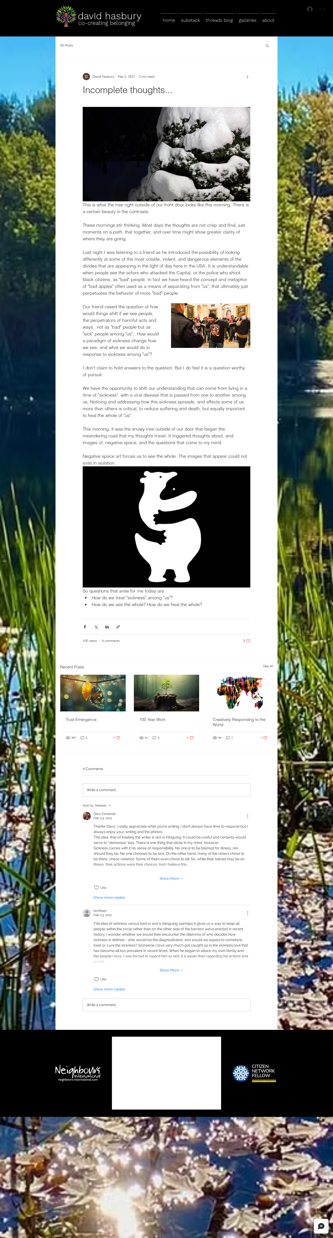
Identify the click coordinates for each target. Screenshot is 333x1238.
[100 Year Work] (166, 693)
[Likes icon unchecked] (96, 887)
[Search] (273, 18)
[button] (267, 45)
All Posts (66, 45)
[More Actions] (247, 816)
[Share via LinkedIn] (107, 627)
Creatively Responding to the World (239, 722)
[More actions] (247, 76)
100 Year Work (152, 719)
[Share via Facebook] (85, 627)
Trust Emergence (81, 719)
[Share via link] (118, 627)
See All (268, 666)
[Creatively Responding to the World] (240, 693)
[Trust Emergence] (93, 693)
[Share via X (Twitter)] (96, 627)
